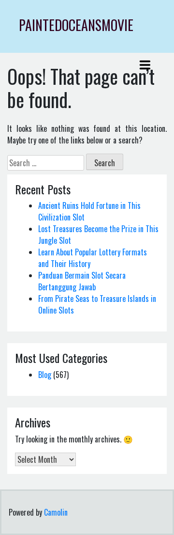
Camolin (56, 512)
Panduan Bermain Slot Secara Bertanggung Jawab (82, 281)
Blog (44, 374)
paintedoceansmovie (76, 25)
